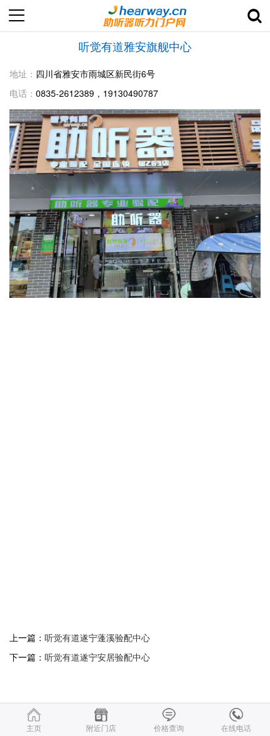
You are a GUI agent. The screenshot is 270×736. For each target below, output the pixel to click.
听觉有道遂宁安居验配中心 (97, 657)
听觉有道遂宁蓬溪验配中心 (97, 637)
